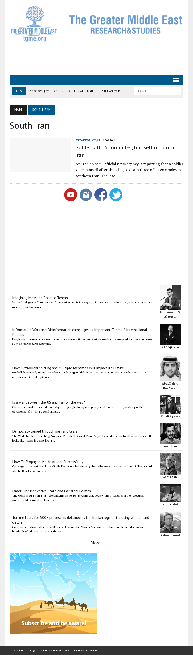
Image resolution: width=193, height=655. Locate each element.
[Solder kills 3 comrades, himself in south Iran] (40, 169)
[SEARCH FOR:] (157, 90)
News (96, 140)
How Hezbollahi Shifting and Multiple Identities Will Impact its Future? (68, 367)
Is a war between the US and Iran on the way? (48, 402)
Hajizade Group (86, 650)
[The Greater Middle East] (96, 24)
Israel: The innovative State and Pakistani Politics (51, 490)
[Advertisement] (96, 58)
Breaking (83, 140)
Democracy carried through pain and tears (44, 431)
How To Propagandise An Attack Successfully (47, 461)
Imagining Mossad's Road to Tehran (40, 297)
